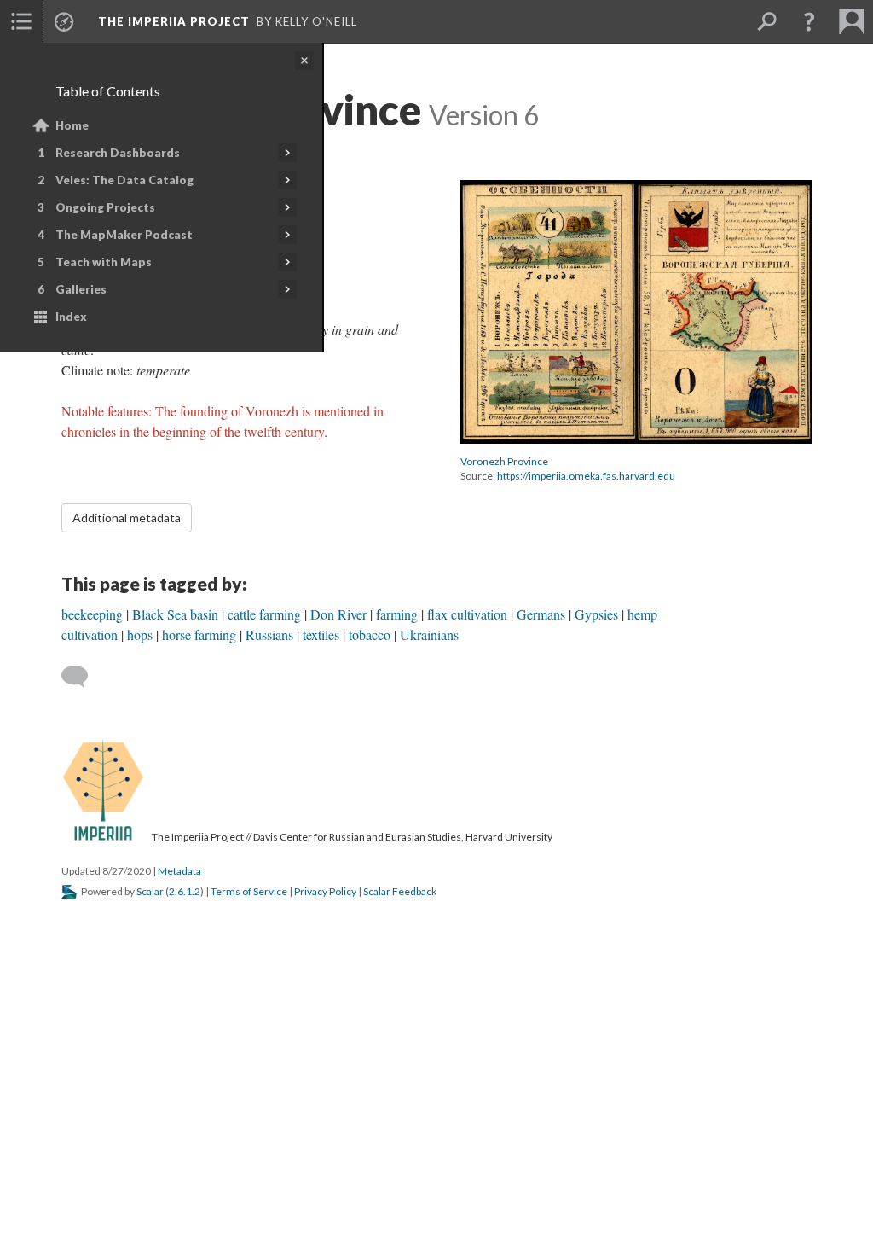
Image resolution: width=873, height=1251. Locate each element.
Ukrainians (429, 634)
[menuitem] (21, 21)
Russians (269, 634)
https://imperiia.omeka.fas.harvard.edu (586, 475)
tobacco (369, 634)
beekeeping (92, 614)
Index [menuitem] (71, 316)
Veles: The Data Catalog (124, 180)
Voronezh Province (504, 461)
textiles (321, 634)
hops (140, 634)
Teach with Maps (103, 262)
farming (397, 614)
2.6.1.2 (184, 891)
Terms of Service (249, 891)
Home (72, 125)
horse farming (199, 634)
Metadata (179, 870)
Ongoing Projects (105, 207)
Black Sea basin (175, 614)
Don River (338, 614)
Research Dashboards (117, 153)
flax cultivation (467, 614)
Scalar (150, 891)
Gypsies (596, 614)
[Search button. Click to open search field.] (766, 21)
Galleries (81, 289)
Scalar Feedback (399, 891)
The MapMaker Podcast (124, 234)
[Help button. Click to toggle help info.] (809, 21)
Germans (541, 614)
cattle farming (264, 614)
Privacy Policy (325, 891)
